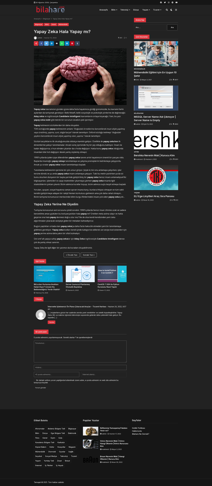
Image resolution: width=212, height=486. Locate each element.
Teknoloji (124, 10)
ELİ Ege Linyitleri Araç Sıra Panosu (154, 196)
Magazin (72, 447)
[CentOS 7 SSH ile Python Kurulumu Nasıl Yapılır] (112, 274)
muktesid (139, 159)
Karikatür (61, 442)
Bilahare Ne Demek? (140, 434)
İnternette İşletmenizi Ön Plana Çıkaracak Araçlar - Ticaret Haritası (77, 307)
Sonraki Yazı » (89, 255)
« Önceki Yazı (71, 255)
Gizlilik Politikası (138, 428)
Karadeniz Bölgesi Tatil (44, 442)
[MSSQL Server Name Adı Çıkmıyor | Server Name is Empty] (156, 98)
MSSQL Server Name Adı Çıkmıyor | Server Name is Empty (155, 118)
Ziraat (59, 461)
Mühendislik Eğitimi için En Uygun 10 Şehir (155, 74)
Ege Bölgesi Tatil (58, 433)
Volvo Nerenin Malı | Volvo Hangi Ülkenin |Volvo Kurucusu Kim (114, 443)
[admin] (35, 37)
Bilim (113, 10)
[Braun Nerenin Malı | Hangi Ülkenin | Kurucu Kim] (90, 459)
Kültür (51, 447)
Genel (54, 24)
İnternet (38, 465)
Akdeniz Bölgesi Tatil (56, 429)
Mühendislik (63, 24)
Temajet (37, 482)
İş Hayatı (59, 465)
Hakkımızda (137, 431)
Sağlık (70, 452)
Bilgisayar (46, 19)
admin (39, 38)
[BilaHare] (50, 10)
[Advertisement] (106, 400)
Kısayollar (61, 447)
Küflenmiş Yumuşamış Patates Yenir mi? (113, 429)
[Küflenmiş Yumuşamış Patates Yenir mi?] (90, 431)
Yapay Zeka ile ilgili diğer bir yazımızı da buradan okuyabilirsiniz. (63, 247)
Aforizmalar (40, 429)
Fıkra (37, 438)
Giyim (53, 438)
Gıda (60, 438)
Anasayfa (103, 10)
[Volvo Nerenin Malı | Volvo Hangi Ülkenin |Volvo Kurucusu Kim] (90, 444)
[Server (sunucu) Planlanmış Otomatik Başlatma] (80, 274)
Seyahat (38, 456)
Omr (137, 80)
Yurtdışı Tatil (49, 461)
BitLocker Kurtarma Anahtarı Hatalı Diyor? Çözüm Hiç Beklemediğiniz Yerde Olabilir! (47, 287)
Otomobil (52, 452)
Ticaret (156, 10)
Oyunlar (62, 452)
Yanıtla (51, 322)
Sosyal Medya (51, 456)
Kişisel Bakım (40, 447)
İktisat (67, 461)
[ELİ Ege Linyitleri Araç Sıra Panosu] (156, 177)
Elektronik (72, 433)
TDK (36, 128)
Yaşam (145, 10)
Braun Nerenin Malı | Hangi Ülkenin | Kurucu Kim (112, 457)
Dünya (136, 10)
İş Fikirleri (49, 465)
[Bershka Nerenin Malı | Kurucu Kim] (156, 139)
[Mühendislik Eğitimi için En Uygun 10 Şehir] (156, 53)
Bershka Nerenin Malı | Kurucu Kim (154, 155)
